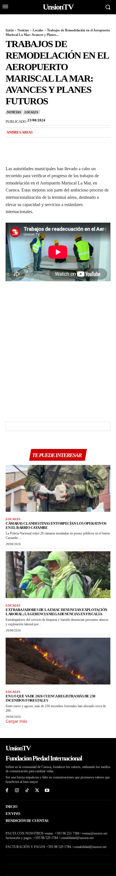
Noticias (23, 30)
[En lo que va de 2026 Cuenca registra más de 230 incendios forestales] (58, 661)
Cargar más (16, 721)
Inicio (10, 30)
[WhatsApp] (50, 143)
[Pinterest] (37, 143)
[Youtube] (47, 790)
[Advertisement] (58, 350)
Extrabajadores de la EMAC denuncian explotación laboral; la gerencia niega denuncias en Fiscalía (56, 612)
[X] (24, 143)
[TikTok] (27, 790)
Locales (38, 30)
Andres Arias (19, 132)
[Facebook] (11, 143)
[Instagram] (17, 790)
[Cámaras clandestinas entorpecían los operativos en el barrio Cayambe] (58, 488)
